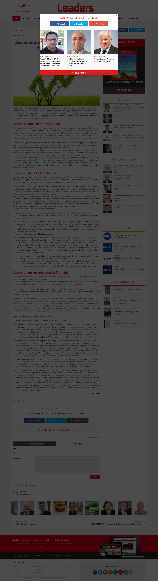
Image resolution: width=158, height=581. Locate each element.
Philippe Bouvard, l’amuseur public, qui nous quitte (104, 60)
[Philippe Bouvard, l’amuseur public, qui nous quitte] (106, 42)
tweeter (79, 24)
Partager (60, 24)
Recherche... (108, 7)
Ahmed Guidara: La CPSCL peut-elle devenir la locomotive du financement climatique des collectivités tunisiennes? (51, 62)
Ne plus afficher (79, 72)
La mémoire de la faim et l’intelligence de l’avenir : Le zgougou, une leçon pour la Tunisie (77, 62)
